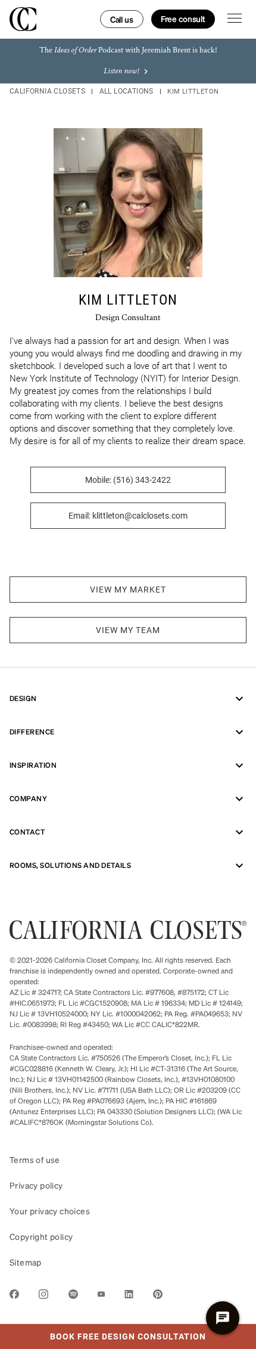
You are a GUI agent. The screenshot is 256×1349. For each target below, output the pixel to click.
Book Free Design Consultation (103, 1333)
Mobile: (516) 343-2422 (128, 480)
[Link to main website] (128, 935)
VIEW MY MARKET (128, 589)
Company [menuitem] (28, 798)
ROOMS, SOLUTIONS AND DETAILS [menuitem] (70, 865)
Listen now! (121, 71)
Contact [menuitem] (27, 831)
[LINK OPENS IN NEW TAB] (14, 1296)
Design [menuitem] (23, 698)
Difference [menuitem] (32, 731)
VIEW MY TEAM (128, 630)
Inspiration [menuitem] (33, 765)
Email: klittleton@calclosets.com (128, 515)
